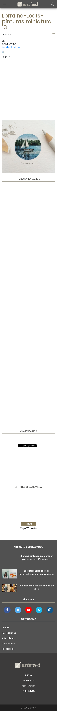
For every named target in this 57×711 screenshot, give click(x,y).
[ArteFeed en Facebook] (7, 610)
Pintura (6, 627)
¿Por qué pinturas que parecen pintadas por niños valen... (36, 557)
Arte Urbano (8, 638)
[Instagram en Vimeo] (49, 610)
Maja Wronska (28, 528)
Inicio (28, 675)
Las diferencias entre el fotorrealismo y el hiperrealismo (36, 572)
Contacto (28, 685)
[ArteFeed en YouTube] (28, 610)
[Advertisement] (28, 88)
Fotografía (8, 648)
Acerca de (28, 680)
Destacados (8, 643)
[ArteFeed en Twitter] (18, 610)
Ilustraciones (9, 632)
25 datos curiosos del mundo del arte (36, 587)
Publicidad (29, 691)
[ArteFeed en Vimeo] (39, 610)
